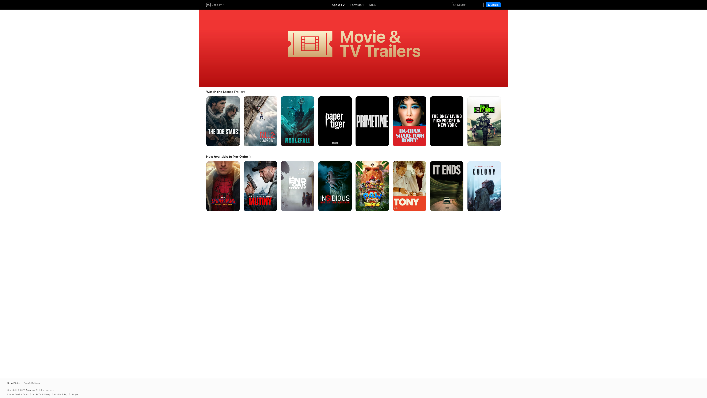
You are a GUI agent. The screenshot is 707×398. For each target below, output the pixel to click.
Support (75, 394)
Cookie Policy (61, 394)
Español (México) (32, 383)
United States (13, 383)
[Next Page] (504, 121)
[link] (229, 157)
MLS (372, 5)
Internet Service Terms (18, 394)
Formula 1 (357, 5)
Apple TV (338, 5)
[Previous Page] (202, 121)
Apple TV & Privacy (41, 394)
